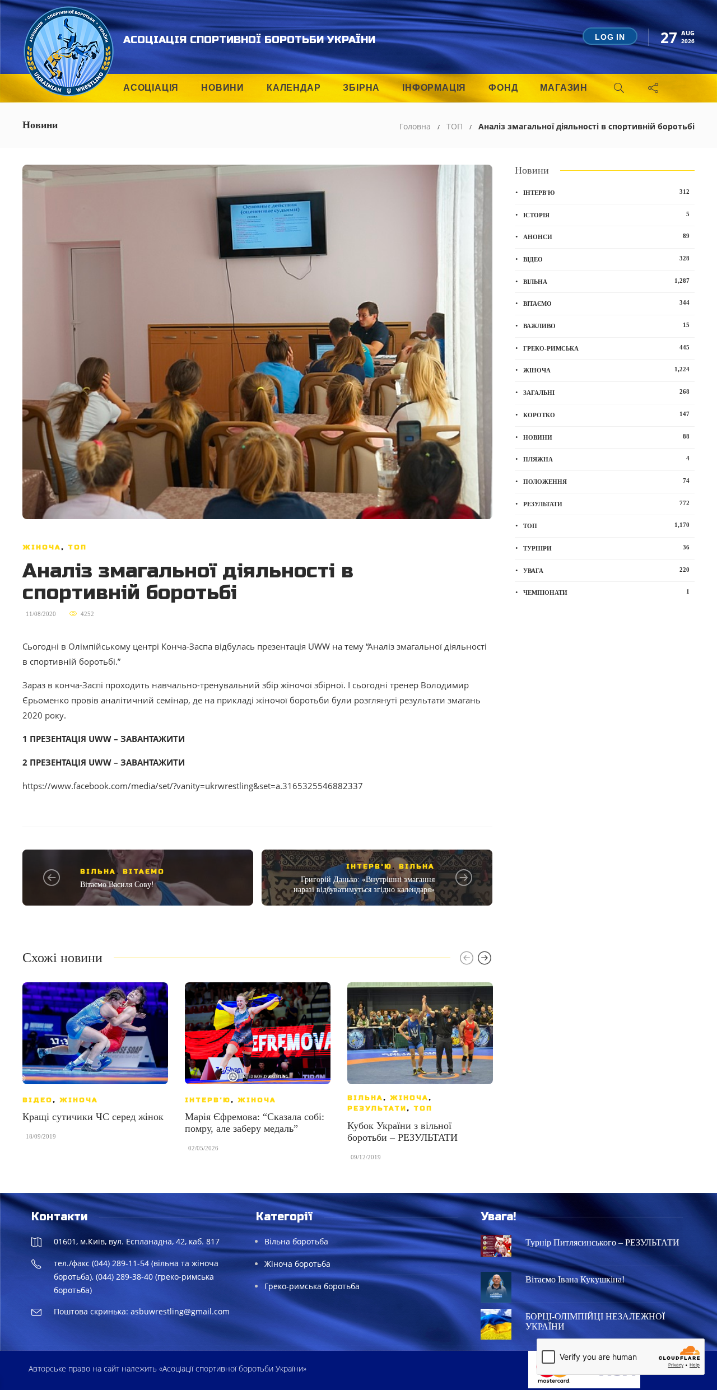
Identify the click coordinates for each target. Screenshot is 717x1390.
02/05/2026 (203, 1148)
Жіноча (41, 547)
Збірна (361, 87)
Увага (606, 570)
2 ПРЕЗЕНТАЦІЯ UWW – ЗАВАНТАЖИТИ (103, 762)
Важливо (606, 325)
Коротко (606, 414)
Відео (37, 1100)
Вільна (98, 871)
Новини (222, 87)
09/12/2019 (366, 1157)
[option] (95, 1067)
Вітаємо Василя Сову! (117, 884)
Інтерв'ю (369, 866)
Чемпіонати (606, 592)
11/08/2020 (41, 613)
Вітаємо (144, 871)
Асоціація (151, 87)
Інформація (434, 87)
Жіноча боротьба (297, 1263)
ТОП (454, 126)
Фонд (503, 87)
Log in (610, 36)
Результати (377, 1108)
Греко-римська (606, 348)
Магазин (564, 87)
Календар (293, 87)
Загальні (606, 392)
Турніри (606, 548)
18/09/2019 (41, 1136)
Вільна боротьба (296, 1241)
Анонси (606, 236)
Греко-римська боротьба (312, 1286)
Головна (415, 126)
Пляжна (606, 459)
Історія (606, 214)
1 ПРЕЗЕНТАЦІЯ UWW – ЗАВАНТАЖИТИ (103, 738)
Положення (606, 481)
